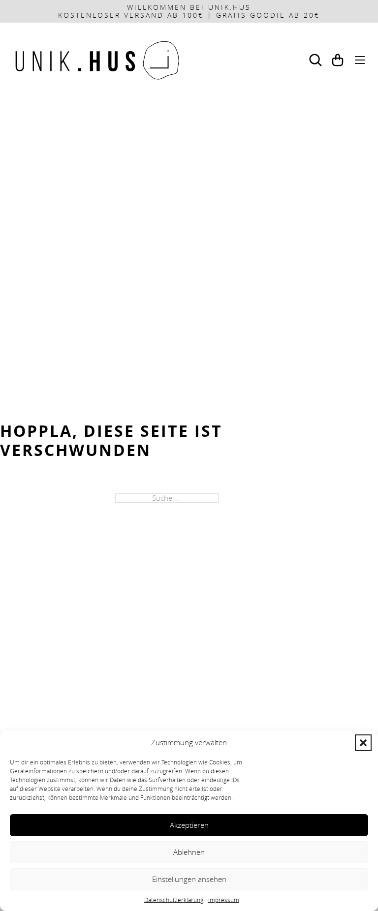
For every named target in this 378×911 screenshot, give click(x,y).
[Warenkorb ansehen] (337, 60)
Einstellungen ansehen (189, 879)
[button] (363, 743)
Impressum (223, 900)
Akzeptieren (189, 825)
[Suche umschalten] (315, 60)
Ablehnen (189, 852)
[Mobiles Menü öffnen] (360, 60)
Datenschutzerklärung (173, 900)
